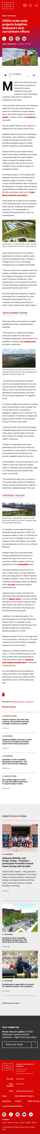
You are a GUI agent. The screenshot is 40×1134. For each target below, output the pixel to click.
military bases (15, 599)
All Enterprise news (10, 1003)
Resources (6, 1101)
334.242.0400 (20, 1084)
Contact (18, 1101)
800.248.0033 (20, 1079)
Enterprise (12, 16)
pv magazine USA (28, 342)
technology (29, 702)
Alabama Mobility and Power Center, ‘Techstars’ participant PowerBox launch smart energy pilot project (17, 742)
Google (5, 117)
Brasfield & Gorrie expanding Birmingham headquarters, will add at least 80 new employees (14, 762)
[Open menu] (36, 5)
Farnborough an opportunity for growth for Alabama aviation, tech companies (18, 986)
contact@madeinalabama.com (25, 1091)
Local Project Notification (12, 1106)
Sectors (31, 1096)
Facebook (31, 117)
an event (11, 585)
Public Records (33, 1101)
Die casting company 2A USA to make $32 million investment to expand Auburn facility (14, 782)
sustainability (23, 565)
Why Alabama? (21, 1096)
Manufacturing (10, 716)
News (4, 16)
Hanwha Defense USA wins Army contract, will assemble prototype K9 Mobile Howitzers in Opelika (15, 722)
